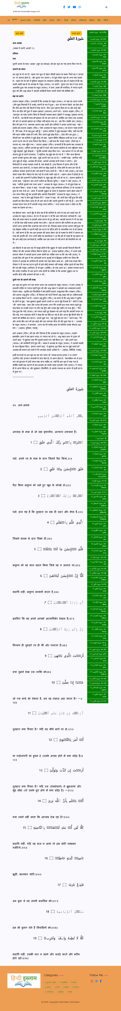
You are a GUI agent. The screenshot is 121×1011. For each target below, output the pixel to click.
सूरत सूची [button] (19, 33)
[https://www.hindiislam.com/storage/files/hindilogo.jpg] (23, 980)
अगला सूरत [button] (76, 33)
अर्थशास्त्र (82, 20)
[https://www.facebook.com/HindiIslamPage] (64, 7)
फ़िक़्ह (66, 20)
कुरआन (14, 19)
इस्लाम (52, 20)
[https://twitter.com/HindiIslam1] (69, 7)
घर (9, 20)
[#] (92, 981)
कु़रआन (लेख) (26, 20)
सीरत (59, 20)
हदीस (45, 20)
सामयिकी (37, 20)
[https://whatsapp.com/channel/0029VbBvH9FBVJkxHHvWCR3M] (80, 7)
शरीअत (73, 20)
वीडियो (106, 20)
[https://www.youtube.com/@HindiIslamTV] (74, 7)
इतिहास (92, 20)
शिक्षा (99, 20)
